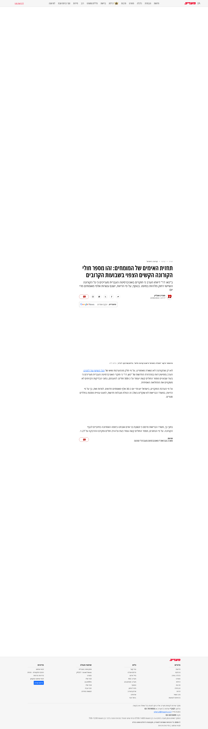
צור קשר (133, 669)
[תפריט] (198, 3)
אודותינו (133, 694)
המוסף (134, 685)
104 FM (89, 685)
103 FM (89, 679)
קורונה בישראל (152, 261)
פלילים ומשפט (92, 3)
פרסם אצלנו (132, 672)
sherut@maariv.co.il (162, 711)
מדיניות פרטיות (38, 675)
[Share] (118, 297)
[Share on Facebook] (112, 297)
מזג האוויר (177, 694)
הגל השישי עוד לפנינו (94, 370)
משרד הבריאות (166, 441)
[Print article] (93, 297)
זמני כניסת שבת (64, 3)
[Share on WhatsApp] (99, 297)
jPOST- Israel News (84, 672)
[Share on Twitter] (105, 297)
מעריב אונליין (159, 295)
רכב (82, 3)
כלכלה (139, 3)
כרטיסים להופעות (174, 698)
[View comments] (84, 297)
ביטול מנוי (132, 698)
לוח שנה (52, 3)
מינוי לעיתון (132, 688)
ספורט (131, 3)
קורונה (163, 261)
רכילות (111, 3)
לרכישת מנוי (19, 3)
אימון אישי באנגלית (85, 669)
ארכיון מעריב (132, 691)
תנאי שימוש (40, 669)
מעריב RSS (132, 679)
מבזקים (177, 672)
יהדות (178, 691)
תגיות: (170, 438)
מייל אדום (133, 675)
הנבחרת (148, 3)
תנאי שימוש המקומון (37, 679)
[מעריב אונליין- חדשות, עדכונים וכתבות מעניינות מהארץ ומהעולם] (190, 3)
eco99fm (88, 682)
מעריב (171, 261)
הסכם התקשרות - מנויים (36, 672)
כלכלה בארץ (176, 675)
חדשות (156, 3)
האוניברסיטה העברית (150, 441)
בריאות (103, 3)
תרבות (123, 3)
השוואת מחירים (87, 691)
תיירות (75, 3)
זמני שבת (88, 688)
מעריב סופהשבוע (130, 682)
